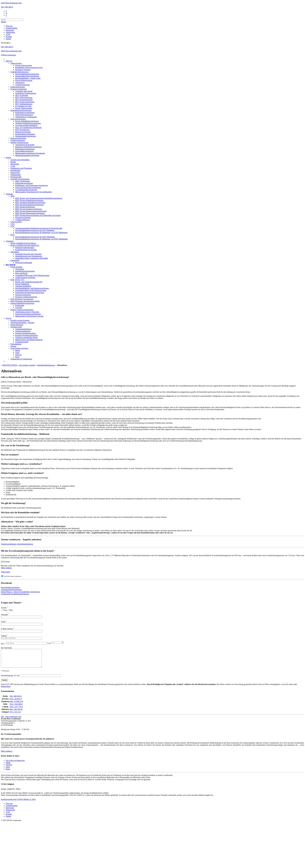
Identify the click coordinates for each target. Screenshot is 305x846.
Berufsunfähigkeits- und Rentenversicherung (32, 288)
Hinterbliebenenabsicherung (21, 110)
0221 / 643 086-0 (16, 704)
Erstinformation (11, 28)
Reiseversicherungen (18, 138)
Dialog (3, 22)
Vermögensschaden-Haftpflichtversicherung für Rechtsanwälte (38, 228)
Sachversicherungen (18, 119)
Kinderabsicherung (17, 87)
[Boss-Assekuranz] (8, 55)
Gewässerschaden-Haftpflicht (26, 125)
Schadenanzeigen (21, 342)
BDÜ (12, 196)
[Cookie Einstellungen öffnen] (19, 839)
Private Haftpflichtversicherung (27, 121)
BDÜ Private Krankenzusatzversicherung (30, 211)
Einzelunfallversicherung (10, 587)
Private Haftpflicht (22, 284)
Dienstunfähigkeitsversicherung (27, 76)
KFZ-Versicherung (22, 130)
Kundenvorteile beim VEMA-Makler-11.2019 (18, 799)
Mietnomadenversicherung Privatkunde (30, 153)
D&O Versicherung (22, 181)
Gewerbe (18, 308)
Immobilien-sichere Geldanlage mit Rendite (31, 258)
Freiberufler (19, 305)
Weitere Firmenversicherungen (21, 310)
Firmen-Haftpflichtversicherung (22, 303)
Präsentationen (15, 344)
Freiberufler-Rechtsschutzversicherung (29, 293)
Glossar (13, 346)
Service (8, 318)
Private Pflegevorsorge (23, 80)
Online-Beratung (16, 325)
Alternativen (20, 83)
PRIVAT (9, 61)
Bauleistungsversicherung (25, 149)
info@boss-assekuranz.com (11, 3)
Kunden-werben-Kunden (19, 320)
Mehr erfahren (6, 568)
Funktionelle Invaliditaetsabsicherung (15, 594)
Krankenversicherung (18, 89)
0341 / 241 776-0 (16, 707)
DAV (12, 226)
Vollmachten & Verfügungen (26, 117)
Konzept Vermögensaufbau (25, 333)
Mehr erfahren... (7, 751)
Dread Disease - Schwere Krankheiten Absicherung (20, 592)
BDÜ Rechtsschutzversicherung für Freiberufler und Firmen (38, 215)
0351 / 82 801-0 (16, 699)
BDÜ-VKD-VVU (17, 280)
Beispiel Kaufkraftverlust (24, 248)
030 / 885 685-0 (7, 7)
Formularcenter (16, 327)
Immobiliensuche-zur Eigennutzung (28, 256)
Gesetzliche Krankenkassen (25, 93)
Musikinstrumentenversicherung (27, 155)
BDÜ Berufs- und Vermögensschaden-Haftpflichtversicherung (38, 198)
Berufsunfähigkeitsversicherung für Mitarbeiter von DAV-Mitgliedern (41, 233)
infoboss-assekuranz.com (11, 717)
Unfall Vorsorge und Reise (25, 278)
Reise (17, 357)
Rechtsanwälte (15, 177)
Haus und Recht (21, 273)
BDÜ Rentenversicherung (25, 207)
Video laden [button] (5, 572)
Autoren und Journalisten (19, 160)
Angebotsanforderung (23, 329)
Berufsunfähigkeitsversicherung (27, 74)
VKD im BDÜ (16, 222)
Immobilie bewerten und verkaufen (28, 254)
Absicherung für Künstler (24, 145)
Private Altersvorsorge (23, 65)
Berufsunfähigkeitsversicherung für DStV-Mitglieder (35, 237)
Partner (8, 39)
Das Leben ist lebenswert (15, 760)
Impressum (10, 30)
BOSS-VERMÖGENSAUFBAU (23, 243)
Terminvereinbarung (22, 331)
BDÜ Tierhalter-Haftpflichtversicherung (30, 203)
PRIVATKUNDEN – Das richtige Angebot (18, 365)
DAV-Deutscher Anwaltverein (21, 299)
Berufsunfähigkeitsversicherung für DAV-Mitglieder (34, 230)
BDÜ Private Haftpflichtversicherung (29, 200)
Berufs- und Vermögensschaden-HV (29, 282)
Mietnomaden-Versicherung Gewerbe (29, 316)
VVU (12, 224)
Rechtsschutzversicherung (25, 134)
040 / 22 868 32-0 (16, 701)
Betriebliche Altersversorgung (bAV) (29, 68)
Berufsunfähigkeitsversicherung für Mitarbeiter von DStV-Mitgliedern (41, 239)
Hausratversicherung (23, 132)
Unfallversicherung (22, 85)
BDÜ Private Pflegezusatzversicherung (30, 213)
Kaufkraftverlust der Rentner (26, 250)
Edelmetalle (14, 260)
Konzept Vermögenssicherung (26, 335)
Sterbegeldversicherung (24, 115)
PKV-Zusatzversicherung (24, 102)
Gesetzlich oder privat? (24, 91)
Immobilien (14, 252)
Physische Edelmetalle (23, 263)
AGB (8, 34)
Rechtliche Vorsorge (22, 70)
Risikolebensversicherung (25, 113)
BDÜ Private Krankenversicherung (28, 209)
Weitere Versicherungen (19, 143)
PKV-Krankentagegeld (24, 100)
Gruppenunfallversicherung (11, 590)
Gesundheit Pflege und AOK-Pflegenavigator (32, 275)
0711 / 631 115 (15, 712)
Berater (13, 162)
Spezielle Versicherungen (19, 179)
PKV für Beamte (21, 95)
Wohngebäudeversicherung (25, 136)
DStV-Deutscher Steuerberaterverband (24, 301)
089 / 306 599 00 (16, 709)
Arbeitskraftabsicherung (19, 72)
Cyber (12, 166)
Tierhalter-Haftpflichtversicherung (28, 123)
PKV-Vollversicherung (23, 98)
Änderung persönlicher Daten (26, 338)
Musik (17, 350)
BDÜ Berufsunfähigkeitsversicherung (29, 205)
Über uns (9, 26)
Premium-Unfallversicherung (26, 297)
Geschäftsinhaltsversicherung (26, 190)
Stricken (18, 355)
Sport (17, 353)
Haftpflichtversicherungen (25, 271)
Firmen (8, 158)
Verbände (9, 194)
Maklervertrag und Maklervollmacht (28, 340)
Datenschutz (10, 32)
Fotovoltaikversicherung (24, 151)
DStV (12, 235)
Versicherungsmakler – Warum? (22, 323)
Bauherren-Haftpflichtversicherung (28, 147)
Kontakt (9, 37)
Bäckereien (14, 164)
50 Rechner (19, 269)
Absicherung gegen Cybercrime (27, 312)
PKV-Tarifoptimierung (23, 104)
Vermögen (9, 241)
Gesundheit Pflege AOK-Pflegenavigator (30, 290)
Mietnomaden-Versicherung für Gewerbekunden (33, 192)
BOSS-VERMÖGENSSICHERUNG (24, 245)
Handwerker (15, 173)
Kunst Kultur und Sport (19, 348)
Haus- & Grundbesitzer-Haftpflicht (28, 128)
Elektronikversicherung (24, 183)
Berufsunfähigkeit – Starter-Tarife (28, 78)
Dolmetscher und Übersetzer (21, 168)
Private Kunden (16, 267)
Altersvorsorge (16, 63)
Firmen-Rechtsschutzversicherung (28, 188)
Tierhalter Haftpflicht (23, 286)
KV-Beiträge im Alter (23, 106)
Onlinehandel (15, 175)
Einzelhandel (15, 170)
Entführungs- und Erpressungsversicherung (31, 185)
